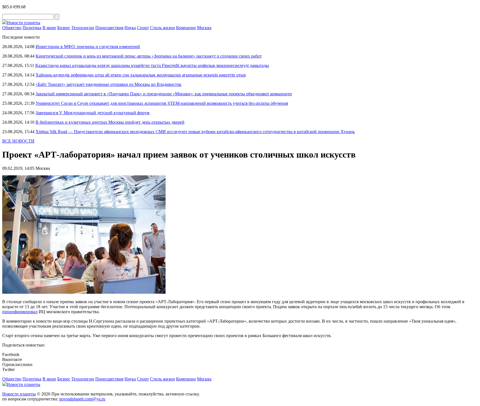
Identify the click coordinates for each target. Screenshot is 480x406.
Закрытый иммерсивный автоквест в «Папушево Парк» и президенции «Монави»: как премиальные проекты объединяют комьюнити (164, 93)
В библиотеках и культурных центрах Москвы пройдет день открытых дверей (110, 122)
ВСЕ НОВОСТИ (18, 141)
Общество (11, 27)
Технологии (82, 27)
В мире (49, 27)
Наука (130, 27)
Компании (186, 27)
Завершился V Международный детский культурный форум (92, 112)
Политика (31, 27)
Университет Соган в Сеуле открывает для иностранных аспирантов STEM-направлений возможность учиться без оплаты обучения (162, 103)
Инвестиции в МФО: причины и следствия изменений (88, 46)
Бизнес (63, 27)
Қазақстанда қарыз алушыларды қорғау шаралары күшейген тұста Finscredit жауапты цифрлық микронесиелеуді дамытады (152, 65)
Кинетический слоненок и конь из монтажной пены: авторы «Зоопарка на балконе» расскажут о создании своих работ (149, 56)
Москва (204, 27)
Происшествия (109, 27)
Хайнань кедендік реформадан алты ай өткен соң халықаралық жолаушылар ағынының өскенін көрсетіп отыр (141, 75)
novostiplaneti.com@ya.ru (82, 399)
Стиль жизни (162, 27)
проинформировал (20, 311)
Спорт (143, 27)
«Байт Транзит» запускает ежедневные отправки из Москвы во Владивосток (108, 84)
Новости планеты (19, 394)
